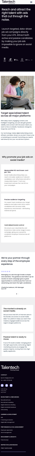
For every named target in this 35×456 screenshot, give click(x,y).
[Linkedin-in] (2, 385)
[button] (31, 2)
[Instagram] (11, 385)
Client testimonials (6, 448)
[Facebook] (6, 385)
